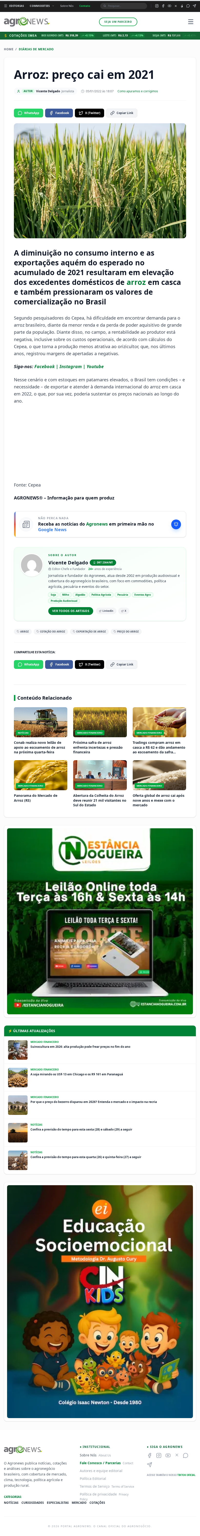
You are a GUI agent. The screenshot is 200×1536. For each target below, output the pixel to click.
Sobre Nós (66, 6)
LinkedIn (107, 610)
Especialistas (58, 1503)
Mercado (79, 1503)
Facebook (62, 113)
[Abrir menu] (190, 21)
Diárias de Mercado (36, 49)
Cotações (97, 1503)
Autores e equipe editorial (101, 1470)
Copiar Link (125, 113)
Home (8, 49)
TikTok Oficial (186, 1475)
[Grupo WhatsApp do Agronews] (188, 6)
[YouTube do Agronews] (169, 6)
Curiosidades (32, 1503)
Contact (128, 1463)
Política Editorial (93, 1478)
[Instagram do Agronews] (157, 6)
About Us (105, 1455)
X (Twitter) (92, 113)
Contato (84, 6)
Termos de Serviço (95, 1486)
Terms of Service (122, 1486)
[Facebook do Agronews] (163, 6)
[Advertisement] (100, 443)
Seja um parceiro (118, 21)
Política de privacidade (98, 1494)
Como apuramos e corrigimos (138, 91)
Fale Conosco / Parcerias (100, 1463)
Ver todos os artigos (70, 611)
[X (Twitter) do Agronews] (175, 6)
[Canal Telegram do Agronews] (194, 6)
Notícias (11, 1503)
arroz (136, 282)
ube (100, 366)
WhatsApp (31, 113)
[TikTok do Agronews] (181, 6)
